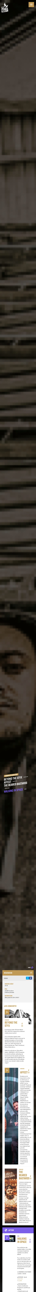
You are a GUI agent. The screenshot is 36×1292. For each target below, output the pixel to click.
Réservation (8, 973)
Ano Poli (20, 1279)
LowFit (20, 1280)
